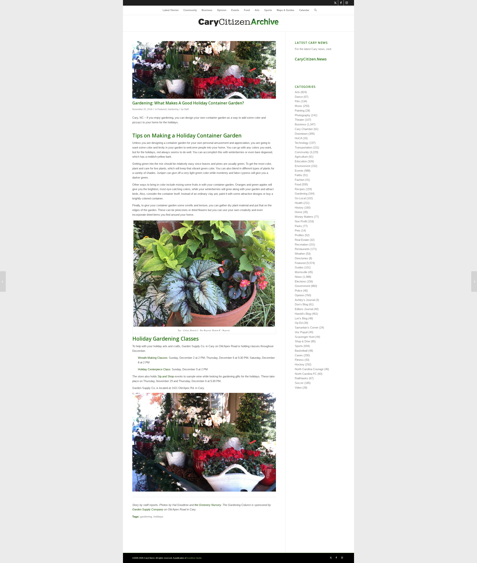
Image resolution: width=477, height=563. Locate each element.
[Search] (314, 10)
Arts (297, 92)
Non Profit (301, 221)
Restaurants (302, 249)
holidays (158, 516)
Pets (297, 230)
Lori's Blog (301, 318)
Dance (299, 96)
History (299, 207)
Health (299, 202)
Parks (298, 226)
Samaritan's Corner (306, 327)
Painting (299, 110)
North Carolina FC (306, 373)
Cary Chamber (304, 129)
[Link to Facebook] (341, 3)
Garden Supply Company (147, 509)
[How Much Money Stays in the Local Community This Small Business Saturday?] (474, 281)
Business (300, 124)
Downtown (301, 133)
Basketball (301, 350)
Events (299, 170)
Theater (299, 119)
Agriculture (301, 156)
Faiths (298, 175)
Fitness (299, 359)
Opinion (299, 295)
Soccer (299, 382)
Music (298, 105)
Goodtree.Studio (194, 558)
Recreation (301, 244)
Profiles (299, 235)
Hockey (299, 364)
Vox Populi (301, 332)
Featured (162, 109)
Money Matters (304, 216)
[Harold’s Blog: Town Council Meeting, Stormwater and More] (3, 281)
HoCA (298, 138)
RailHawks (301, 378)
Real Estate (302, 239)
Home (298, 212)
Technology (302, 142)
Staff (186, 109)
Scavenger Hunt (305, 336)
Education (301, 161)
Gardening (173, 109)
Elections (300, 281)
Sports (299, 346)
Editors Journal (304, 309)
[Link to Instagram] (346, 3)
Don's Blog (301, 304)
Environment (302, 166)
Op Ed (299, 322)
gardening (146, 516)
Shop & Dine (302, 341)
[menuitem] (170, 10)
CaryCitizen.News (311, 59)
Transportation (303, 147)
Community (302, 152)
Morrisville (301, 272)
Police (298, 290)
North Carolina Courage (309, 369)
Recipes (300, 189)
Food (298, 184)
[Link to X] (335, 3)
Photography (302, 115)
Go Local (300, 198)
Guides (299, 267)
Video (298, 387)
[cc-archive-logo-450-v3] (238, 23)
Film (297, 101)
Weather (300, 253)
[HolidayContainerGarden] (204, 70)
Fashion (299, 179)
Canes (299, 355)
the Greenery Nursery (208, 504)
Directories (301, 258)
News (298, 276)
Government (302, 285)
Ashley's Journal (305, 299)
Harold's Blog (303, 313)
